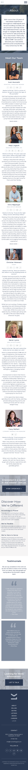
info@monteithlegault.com (14, 741)
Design (14, 716)
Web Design (13, 763)
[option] (14, 620)
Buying (14, 710)
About (14, 705)
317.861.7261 (14, 739)
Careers (14, 718)
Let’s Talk (14, 682)
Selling (14, 708)
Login (14, 721)
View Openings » (14, 489)
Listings (14, 713)
